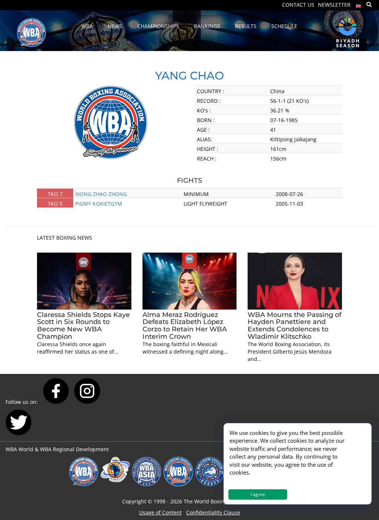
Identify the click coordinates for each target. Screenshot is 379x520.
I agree (258, 494)
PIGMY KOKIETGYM (98, 203)
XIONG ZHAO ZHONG (101, 193)
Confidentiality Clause (213, 512)
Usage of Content (160, 512)
